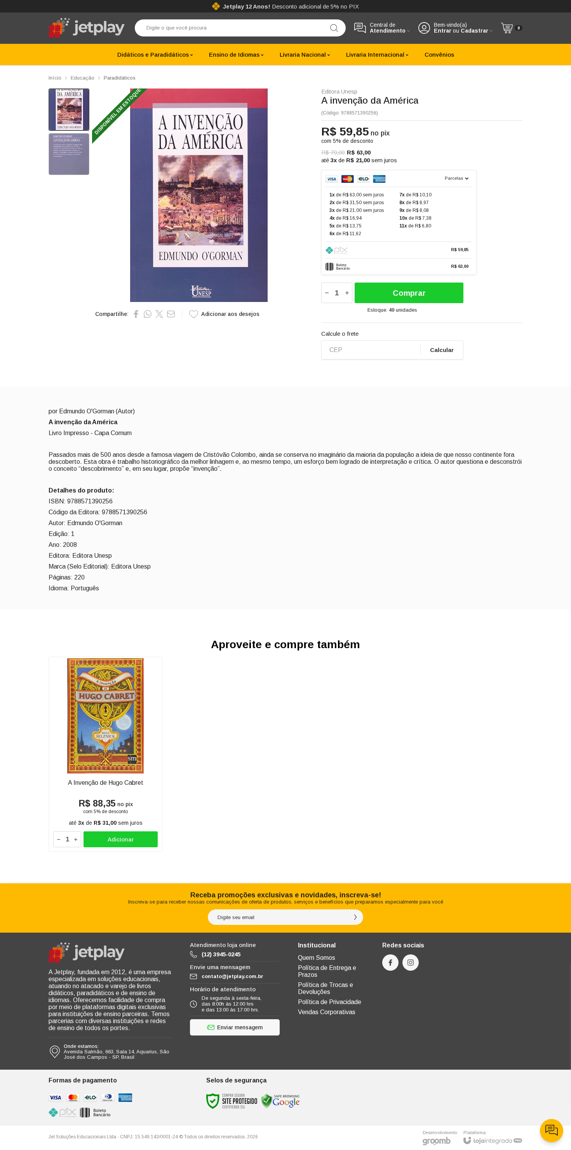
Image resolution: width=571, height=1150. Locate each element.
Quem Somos (316, 957)
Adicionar (121, 839)
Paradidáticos (120, 78)
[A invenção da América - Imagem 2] (69, 154)
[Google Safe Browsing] (280, 1100)
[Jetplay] (87, 28)
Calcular (442, 350)
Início (55, 78)
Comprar (409, 293)
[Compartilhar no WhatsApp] (147, 314)
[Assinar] (355, 917)
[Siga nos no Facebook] (390, 962)
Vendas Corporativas (326, 1012)
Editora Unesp (339, 91)
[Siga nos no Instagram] (410, 962)
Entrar (442, 31)
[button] (69, 109)
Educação (82, 78)
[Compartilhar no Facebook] (136, 314)
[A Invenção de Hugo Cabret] (105, 754)
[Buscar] (334, 27)
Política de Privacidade (329, 1002)
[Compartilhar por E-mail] (171, 314)
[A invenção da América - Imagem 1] (69, 109)
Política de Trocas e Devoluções (325, 988)
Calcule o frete (340, 334)
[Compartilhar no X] (159, 314)
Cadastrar (474, 31)
